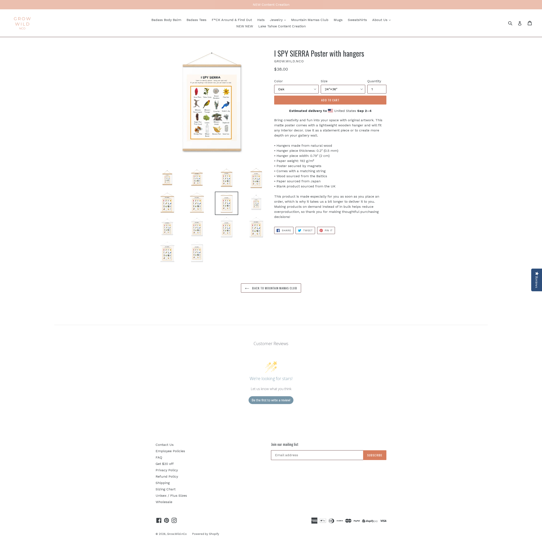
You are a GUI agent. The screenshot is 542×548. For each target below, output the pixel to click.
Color (278, 81)
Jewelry (277, 20)
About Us (380, 20)
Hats (261, 20)
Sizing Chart (166, 489)
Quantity (374, 81)
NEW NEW (244, 26)
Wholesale (164, 502)
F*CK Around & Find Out (232, 20)
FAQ (159, 457)
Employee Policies (170, 451)
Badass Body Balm (166, 20)
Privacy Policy (167, 470)
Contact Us (165, 445)
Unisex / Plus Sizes (171, 496)
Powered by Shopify (205, 533)
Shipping (163, 483)
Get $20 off (165, 464)
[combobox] (513, 23)
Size (324, 81)
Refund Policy (167, 476)
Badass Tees (196, 20)
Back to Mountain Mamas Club (274, 288)
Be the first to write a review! (271, 400)
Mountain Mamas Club (309, 20)
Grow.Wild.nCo (177, 533)
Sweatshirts (357, 20)
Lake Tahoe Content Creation (282, 26)
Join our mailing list (284, 444)
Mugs (338, 20)
